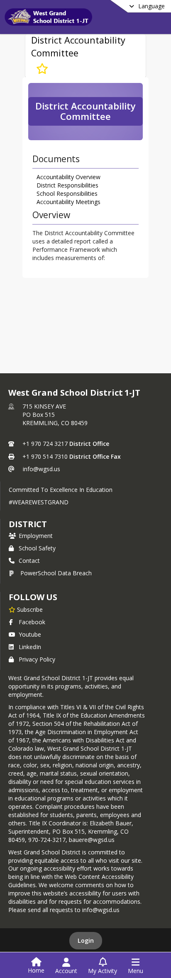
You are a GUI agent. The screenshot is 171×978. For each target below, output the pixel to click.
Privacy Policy (37, 659)
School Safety (37, 548)
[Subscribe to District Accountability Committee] (42, 68)
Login (86, 940)
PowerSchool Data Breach (56, 573)
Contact (29, 560)
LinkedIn (30, 647)
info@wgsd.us (41, 469)
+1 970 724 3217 (45, 444)
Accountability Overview (68, 177)
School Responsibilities (67, 193)
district (28, 524)
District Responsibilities (67, 185)
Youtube (30, 634)
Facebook (32, 622)
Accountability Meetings (68, 202)
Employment (36, 536)
